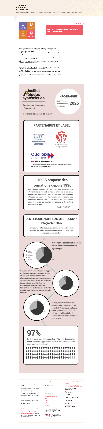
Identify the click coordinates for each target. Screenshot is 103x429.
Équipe (76, 12)
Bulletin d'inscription (70, 12)
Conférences (54, 12)
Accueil (32, 12)
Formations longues (39, 12)
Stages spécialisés (47, 12)
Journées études (61, 12)
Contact (80, 12)
